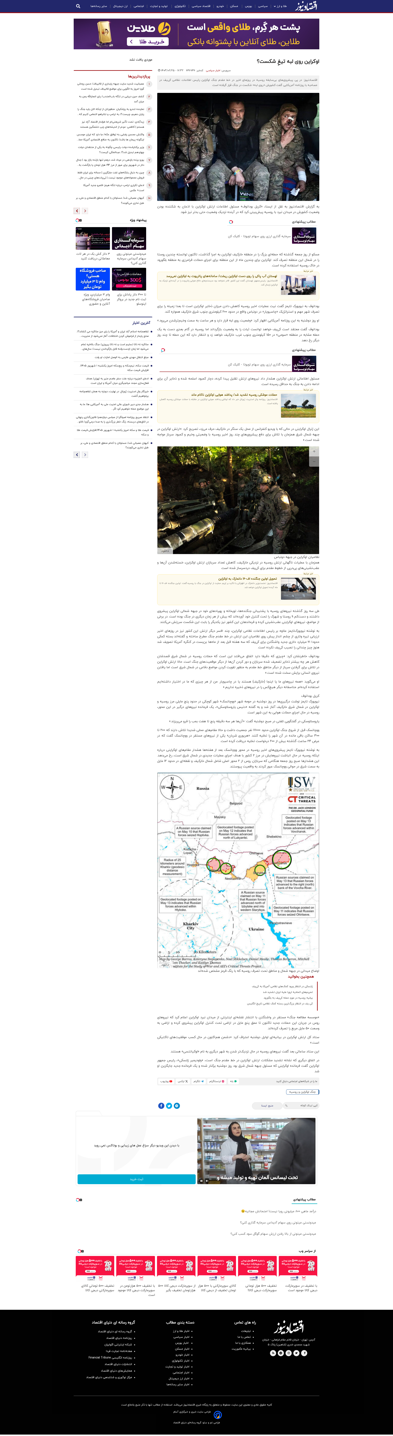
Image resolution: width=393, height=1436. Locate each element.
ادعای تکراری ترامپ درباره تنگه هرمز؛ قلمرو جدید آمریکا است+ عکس (113, 188)
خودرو (220, 6)
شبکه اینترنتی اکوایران (118, 1345)
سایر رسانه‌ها (99, 6)
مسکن (234, 6)
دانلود (165, 551)
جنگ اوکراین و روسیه (302, 1092)
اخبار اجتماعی (181, 1373)
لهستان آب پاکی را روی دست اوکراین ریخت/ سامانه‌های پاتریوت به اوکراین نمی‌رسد (221, 276)
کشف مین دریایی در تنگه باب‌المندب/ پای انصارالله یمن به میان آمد (111, 99)
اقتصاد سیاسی (201, 6)
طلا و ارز (282, 6)
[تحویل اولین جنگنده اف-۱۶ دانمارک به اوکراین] (298, 589)
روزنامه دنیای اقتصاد (119, 1338)
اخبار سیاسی (213, 70)
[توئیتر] (169, 1106)
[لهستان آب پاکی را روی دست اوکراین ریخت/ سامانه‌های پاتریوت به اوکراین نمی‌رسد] (298, 285)
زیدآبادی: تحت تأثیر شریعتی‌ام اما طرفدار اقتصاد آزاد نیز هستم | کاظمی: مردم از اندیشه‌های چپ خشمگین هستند (112, 124)
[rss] (273, 1353)
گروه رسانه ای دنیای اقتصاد (115, 1332)
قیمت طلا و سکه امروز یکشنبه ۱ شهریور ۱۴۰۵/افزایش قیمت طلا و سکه (113, 432)
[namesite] (306, 6)
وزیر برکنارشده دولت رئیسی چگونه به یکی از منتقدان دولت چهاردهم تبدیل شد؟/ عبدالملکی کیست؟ (111, 149)
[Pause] (201, 1180)
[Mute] (207, 1180)
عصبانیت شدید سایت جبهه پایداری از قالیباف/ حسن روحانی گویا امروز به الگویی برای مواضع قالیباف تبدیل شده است (110, 86)
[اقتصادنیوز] (288, 1327)
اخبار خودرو (182, 1355)
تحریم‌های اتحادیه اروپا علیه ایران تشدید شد (288, 992)
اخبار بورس (182, 1343)
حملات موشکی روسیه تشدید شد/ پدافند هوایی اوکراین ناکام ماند (234, 395)
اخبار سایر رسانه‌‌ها (178, 1384)
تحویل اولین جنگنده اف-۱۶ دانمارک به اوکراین (247, 579)
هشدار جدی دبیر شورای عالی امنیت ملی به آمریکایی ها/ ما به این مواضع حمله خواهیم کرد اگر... (114, 407)
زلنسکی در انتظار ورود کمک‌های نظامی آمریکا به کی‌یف (282, 986)
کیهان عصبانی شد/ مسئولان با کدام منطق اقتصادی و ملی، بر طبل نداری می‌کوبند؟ (110, 200)
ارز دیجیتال (120, 6)
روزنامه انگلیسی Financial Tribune (110, 1358)
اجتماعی (139, 6)
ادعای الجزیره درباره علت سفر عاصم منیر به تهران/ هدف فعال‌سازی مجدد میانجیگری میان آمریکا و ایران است (117, 381)
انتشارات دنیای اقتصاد (118, 1364)
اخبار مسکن (182, 1349)
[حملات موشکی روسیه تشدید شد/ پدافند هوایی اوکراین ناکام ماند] (298, 406)
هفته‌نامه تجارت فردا (119, 1351)
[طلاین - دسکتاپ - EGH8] (196, 34)
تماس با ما (244, 1337)
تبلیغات (246, 1331)
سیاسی (263, 6)
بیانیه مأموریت (241, 1349)
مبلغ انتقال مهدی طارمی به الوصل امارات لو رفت (122, 357)
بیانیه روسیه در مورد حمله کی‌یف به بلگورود (288, 998)
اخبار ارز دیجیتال (179, 1379)
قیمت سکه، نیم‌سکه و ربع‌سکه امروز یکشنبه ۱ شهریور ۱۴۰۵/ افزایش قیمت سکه (114, 368)
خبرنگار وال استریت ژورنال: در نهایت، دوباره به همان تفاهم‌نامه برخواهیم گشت (114, 394)
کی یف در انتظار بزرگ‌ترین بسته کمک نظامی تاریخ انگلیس (280, 1004)
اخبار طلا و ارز (181, 1331)
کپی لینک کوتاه (308, 1105)
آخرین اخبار (141, 322)
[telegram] (280, 1353)
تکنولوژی (180, 6)
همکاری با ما (243, 1343)
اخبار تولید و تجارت (177, 1367)
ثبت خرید (136, 1179)
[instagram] (289, 1353)
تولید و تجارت (159, 6)
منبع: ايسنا (267, 1105)
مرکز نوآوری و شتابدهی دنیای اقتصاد (109, 1377)
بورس (248, 6)
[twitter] (296, 1353)
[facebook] (304, 1353)
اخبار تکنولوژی (180, 1361)
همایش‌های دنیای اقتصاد (116, 1371)
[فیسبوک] (161, 1106)
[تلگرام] (177, 1106)
